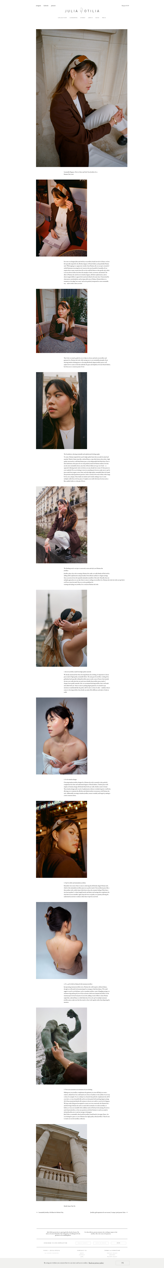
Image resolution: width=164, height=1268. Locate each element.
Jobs (82, 1256)
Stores (82, 17)
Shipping (112, 1254)
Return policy (112, 1256)
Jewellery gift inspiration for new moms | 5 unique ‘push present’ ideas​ (107, 1212)
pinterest (53, 6)
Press (104, 17)
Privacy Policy (112, 1253)
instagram (38, 6)
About (90, 17)
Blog (97, 17)
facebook (46, 6)
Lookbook (74, 17)
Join (118, 1243)
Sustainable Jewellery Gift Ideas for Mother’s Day (51, 1212)
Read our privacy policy (96, 1263)
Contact (82, 1254)
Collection (62, 17)
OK (122, 1263)
